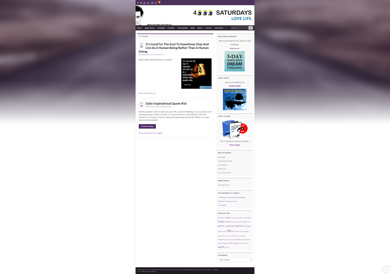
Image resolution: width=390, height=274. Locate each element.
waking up (246, 243)
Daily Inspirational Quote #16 (166, 103)
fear (245, 222)
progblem (159, 133)
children (228, 217)
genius (221, 225)
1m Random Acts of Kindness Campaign (231, 197)
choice (233, 218)
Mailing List (222, 169)
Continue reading (147, 126)
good (143, 93)
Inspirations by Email (225, 161)
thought (220, 243)
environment (239, 222)
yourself (226, 247)
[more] (216, 269)
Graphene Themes (151, 271)
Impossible (247, 226)
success (244, 239)
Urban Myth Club (224, 185)
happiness (239, 226)
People (243, 236)
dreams (228, 222)
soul (154, 93)
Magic (247, 231)
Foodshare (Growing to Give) (227, 201)
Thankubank (222, 205)
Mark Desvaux (144, 54)
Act (219, 218)
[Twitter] (141, 2)
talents (249, 239)
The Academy (182, 28)
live (151, 93)
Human (147, 93)
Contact (208, 28)
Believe (222, 218)
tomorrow (240, 243)
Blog (192, 28)
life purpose (235, 231)
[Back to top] (385, 261)
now (239, 236)
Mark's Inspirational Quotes (157, 54)
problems (232, 239)
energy (234, 222)
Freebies (171, 28)
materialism (221, 236)
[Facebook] (138, 2)
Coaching (161, 28)
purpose (238, 239)
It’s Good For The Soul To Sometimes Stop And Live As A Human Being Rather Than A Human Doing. (174, 47)
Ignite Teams (149, 28)
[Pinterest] (152, 2)
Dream (221, 221)
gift (225, 226)
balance (146, 133)
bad (142, 133)
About (200, 28)
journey (225, 231)
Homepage (221, 157)
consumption (239, 218)
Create (246, 218)
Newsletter (219, 28)
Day (249, 218)
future (249, 222)
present (227, 239)
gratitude (230, 226)
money (231, 236)
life (155, 133)
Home (139, 28)
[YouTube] (144, 2)
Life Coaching (222, 165)
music (235, 236)
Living (243, 231)
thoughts (225, 243)
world (221, 247)
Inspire (220, 231)
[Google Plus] (148, 2)
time (230, 243)
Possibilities (221, 239)
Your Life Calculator (224, 173)
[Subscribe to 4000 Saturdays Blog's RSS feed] (156, 2)
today (235, 243)
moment (226, 236)
